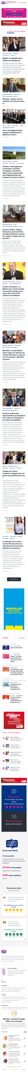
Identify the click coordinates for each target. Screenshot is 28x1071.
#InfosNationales (7, 53)
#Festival (5, 693)
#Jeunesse (6, 538)
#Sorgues (5, 163)
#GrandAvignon (16, 653)
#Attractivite (20, 163)
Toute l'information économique (13, 2)
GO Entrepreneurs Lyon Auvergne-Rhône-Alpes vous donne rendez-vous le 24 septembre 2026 (17, 672)
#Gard (9, 125)
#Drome (19, 281)
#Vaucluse (12, 163)
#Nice (15, 224)
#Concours (6, 536)
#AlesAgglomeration (8, 127)
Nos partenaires (12, 968)
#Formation (6, 55)
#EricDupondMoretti (15, 283)
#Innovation (6, 644)
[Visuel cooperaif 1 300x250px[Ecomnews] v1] (14, 720)
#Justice (13, 55)
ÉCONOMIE (4, 985)
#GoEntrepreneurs (19, 665)
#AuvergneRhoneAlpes (9, 281)
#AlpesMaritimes (7, 224)
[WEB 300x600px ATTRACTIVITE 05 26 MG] (14, 609)
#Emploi (16, 53)
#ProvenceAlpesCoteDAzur (10, 96)
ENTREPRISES (4, 1005)
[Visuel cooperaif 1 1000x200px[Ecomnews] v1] (14, 22)
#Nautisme (14, 644)
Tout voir (21, 638)
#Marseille (17, 94)
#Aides (22, 125)
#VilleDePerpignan (14, 693)
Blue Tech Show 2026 (16, 648)
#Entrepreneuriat (7, 665)
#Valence (5, 283)
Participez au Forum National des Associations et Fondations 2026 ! (15, 687)
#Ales (4, 125)
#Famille (19, 468)
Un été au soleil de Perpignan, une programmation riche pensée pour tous (16, 699)
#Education (13, 536)
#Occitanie (15, 125)
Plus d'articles (14, 579)
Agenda (3, 994)
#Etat (20, 226)
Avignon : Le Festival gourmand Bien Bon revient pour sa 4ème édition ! (16, 659)
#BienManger (6, 653)
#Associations (7, 678)
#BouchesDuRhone (8, 94)
